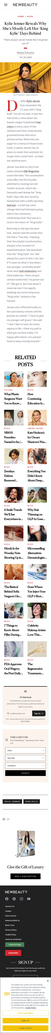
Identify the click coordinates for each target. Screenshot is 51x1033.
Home (21, 16)
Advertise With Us (12, 920)
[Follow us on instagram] (21, 898)
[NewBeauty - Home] (25, 4)
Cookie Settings (15, 944)
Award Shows (35, 428)
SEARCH (25, 773)
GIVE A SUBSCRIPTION (25, 876)
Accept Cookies (25, 1028)
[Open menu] (6, 5)
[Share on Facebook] (4, 819)
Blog (30, 16)
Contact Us (9, 906)
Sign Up (37, 713)
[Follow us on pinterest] (14, 898)
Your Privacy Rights (25, 1013)
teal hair (11, 205)
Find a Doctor (10, 916)
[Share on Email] (8, 819)
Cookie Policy (10, 934)
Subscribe (13, 953)
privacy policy (25, 721)
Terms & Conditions (13, 939)
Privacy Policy (11, 930)
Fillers (8, 390)
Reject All (25, 1021)
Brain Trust (9, 925)
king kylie (32, 801)
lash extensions (28, 271)
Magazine (31, 171)
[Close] (48, 981)
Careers (8, 911)
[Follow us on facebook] (6, 898)
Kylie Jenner (33, 101)
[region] (25, 1005)
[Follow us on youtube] (28, 898)
